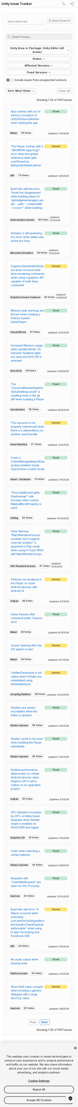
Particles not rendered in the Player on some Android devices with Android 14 (26, 585)
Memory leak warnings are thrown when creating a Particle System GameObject (27, 316)
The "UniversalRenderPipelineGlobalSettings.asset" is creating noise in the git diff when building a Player (27, 391)
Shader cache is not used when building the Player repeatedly (27, 742)
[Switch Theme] (64, 3)
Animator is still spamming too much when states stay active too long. (27, 237)
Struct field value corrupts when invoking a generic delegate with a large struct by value (27, 992)
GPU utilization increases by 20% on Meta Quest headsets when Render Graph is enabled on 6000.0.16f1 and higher (26, 820)
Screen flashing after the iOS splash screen (26, 647)
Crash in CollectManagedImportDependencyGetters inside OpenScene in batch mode (27, 463)
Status (37, 58)
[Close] (75, 1048)
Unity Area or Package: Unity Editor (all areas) (37, 49)
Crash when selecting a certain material (25, 852)
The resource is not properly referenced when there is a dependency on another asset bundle (27, 428)
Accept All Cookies (39, 1100)
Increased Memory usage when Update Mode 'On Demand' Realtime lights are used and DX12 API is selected (27, 353)
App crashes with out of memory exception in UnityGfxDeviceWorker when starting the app (25, 117)
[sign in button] (72, 4)
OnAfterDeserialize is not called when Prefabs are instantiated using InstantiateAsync (26, 678)
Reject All (39, 1089)
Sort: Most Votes (19, 90)
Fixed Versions (37, 72)
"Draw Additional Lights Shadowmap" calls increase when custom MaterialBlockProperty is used (26, 500)
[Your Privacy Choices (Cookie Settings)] (70, 1098)
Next (44, 1022)
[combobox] (26, 22)
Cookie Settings (39, 1080)
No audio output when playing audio (24, 961)
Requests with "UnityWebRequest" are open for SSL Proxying (26, 882)
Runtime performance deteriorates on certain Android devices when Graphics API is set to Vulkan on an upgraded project (25, 779)
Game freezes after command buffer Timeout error (26, 618)
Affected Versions (37, 65)
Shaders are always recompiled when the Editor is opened (24, 711)
